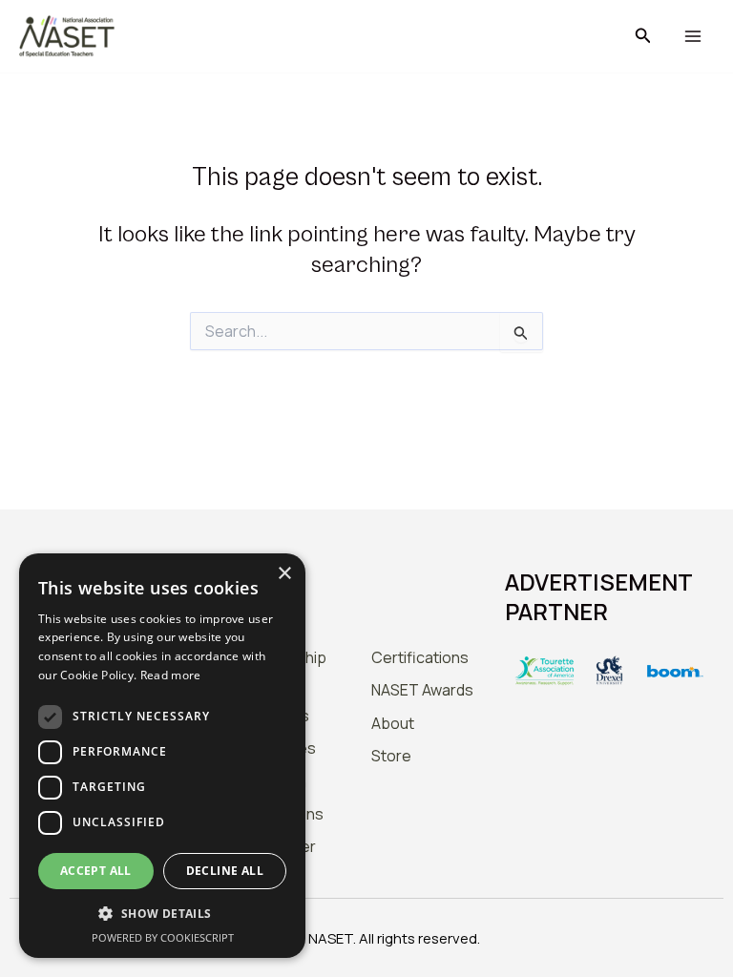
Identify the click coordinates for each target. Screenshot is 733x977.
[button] (643, 36)
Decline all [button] (224, 871)
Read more (170, 675)
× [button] (284, 574)
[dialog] (162, 755)
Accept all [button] (96, 871)
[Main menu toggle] (692, 36)
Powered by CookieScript (163, 937)
